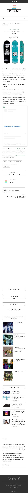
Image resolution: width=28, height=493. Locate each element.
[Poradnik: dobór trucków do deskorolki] (6, 397)
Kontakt (15, 484)
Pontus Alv (6, 166)
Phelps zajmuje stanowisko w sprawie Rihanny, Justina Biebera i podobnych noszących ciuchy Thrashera (18, 422)
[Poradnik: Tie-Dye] (6, 391)
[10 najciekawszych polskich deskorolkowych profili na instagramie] (6, 411)
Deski (10, 23)
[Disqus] (14, 219)
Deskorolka (16, 29)
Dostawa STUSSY (18, 371)
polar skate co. (17, 161)
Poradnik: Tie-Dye (18, 322)
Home (4, 23)
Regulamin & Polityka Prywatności (14, 485)
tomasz (16, 36)
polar (10, 161)
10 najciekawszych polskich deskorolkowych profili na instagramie (18, 413)
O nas (11, 484)
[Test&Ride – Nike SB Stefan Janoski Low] (6, 404)
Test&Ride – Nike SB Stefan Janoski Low (17, 405)
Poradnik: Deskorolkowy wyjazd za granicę (19, 336)
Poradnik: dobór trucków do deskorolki (18, 398)
